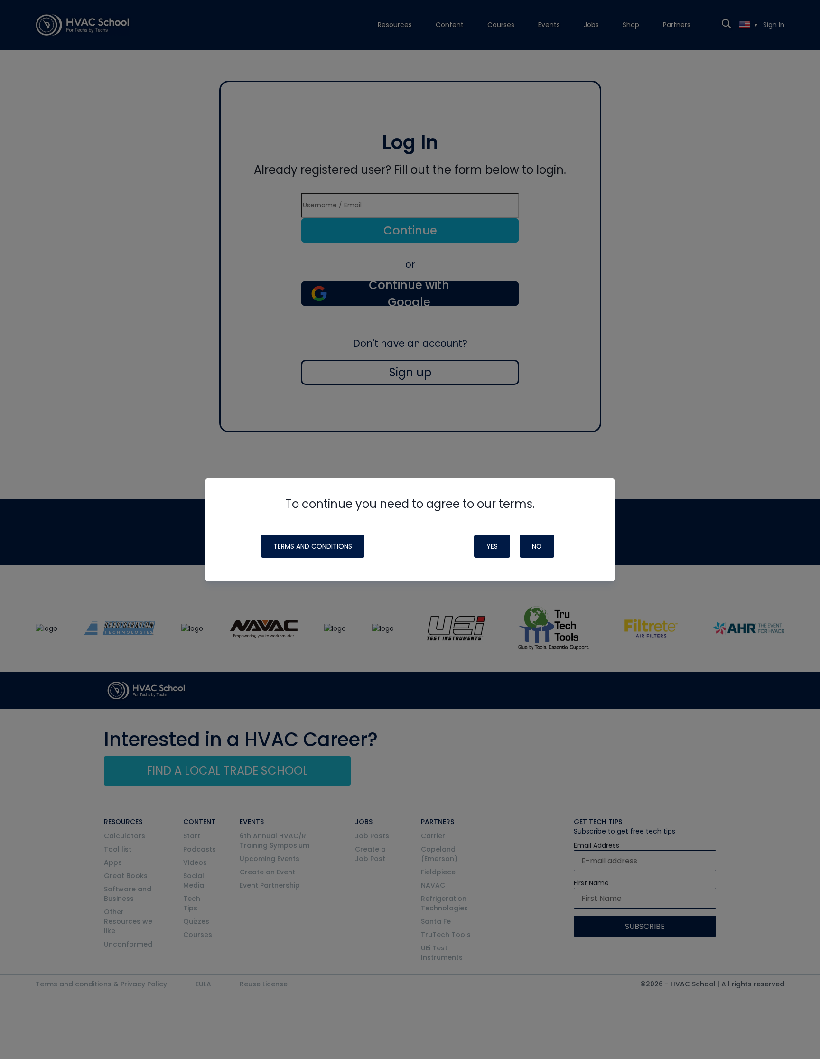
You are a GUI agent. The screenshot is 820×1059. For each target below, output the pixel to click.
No (537, 546)
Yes (492, 546)
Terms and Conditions (312, 546)
